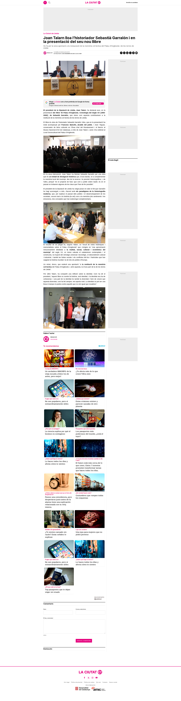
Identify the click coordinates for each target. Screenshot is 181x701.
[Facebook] (121, 53)
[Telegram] (133, 53)
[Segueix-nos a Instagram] (92, 678)
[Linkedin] (127, 53)
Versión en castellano (132, 2)
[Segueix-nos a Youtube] (96, 678)
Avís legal (66, 682)
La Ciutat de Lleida (51, 33)
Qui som (98, 682)
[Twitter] (124, 53)
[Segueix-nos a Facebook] (84, 678)
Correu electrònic (81, 609)
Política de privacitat (76, 682)
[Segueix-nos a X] (88, 678)
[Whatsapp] (130, 53)
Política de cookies (89, 682)
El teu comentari (48, 618)
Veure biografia (53, 339)
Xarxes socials (113, 682)
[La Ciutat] (93, 2)
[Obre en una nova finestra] (82, 689)
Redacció (50, 52)
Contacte (104, 682)
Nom (44, 609)
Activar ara (97, 103)
